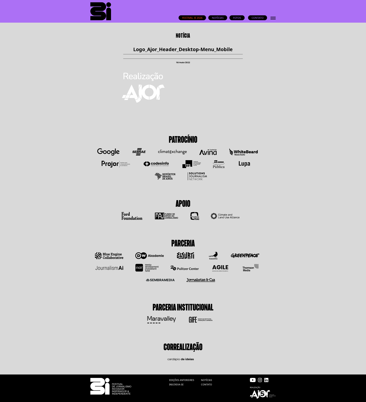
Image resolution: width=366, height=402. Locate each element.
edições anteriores (181, 380)
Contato (257, 17)
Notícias (218, 17)
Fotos (237, 17)
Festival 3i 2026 (192, 17)
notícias (206, 380)
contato (206, 384)
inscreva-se (176, 384)
